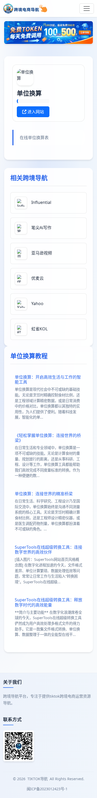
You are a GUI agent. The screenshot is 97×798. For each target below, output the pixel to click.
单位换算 (29, 93)
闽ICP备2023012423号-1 (48, 788)
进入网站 (35, 112)
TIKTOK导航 (37, 778)
